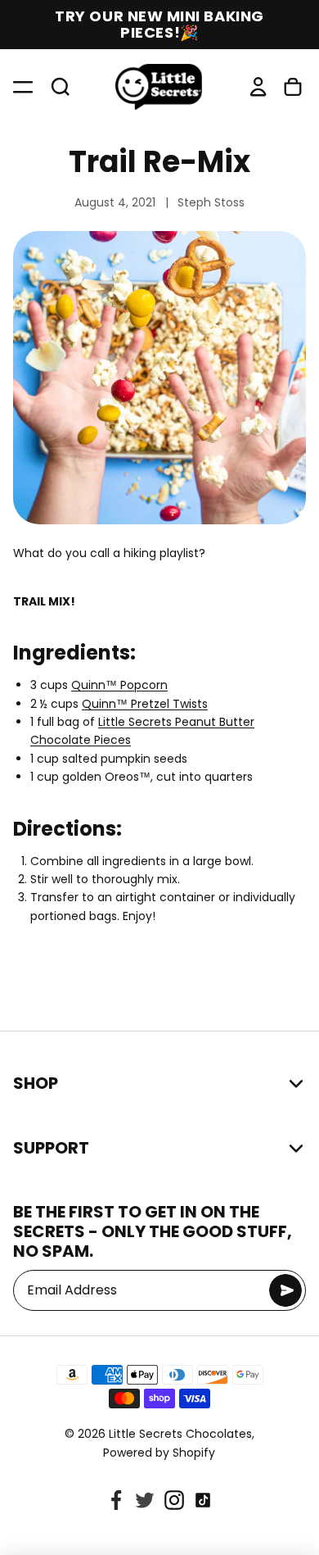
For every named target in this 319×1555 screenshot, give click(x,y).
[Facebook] (116, 1500)
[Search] (54, 87)
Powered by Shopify (159, 1452)
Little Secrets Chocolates (180, 1434)
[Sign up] (285, 1290)
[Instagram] (174, 1500)
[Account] (258, 87)
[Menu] (24, 87)
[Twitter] (145, 1500)
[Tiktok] (203, 1500)
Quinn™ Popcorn (119, 685)
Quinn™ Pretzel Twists (145, 704)
